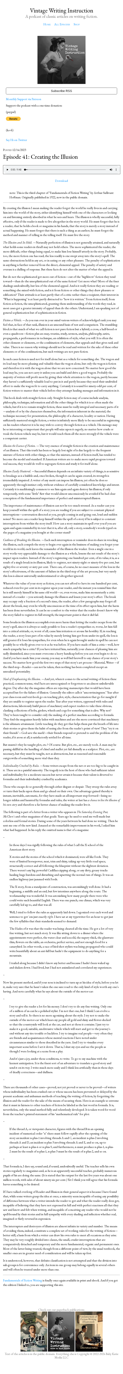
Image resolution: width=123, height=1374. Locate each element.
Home (47, 24)
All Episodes (62, 24)
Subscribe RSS (61, 91)
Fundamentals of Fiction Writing (22, 1280)
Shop (77, 24)
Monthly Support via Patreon (23, 99)
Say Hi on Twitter (16, 140)
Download (61, 181)
